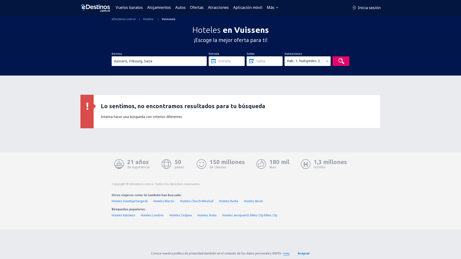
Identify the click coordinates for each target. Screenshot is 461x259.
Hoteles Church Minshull (196, 201)
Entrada (214, 53)
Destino (117, 53)
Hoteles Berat (253, 201)
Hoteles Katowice (123, 215)
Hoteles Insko (207, 215)
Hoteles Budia (228, 201)
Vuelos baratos (129, 7)
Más (270, 7)
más (286, 253)
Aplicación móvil (247, 7)
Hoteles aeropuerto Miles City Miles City (249, 215)
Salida (251, 53)
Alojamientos (159, 7)
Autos (180, 7)
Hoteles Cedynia (181, 215)
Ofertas (197, 7)
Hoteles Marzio (163, 201)
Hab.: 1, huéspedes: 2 (303, 61)
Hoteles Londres (152, 215)
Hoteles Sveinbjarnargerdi (130, 201)
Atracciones (218, 7)
